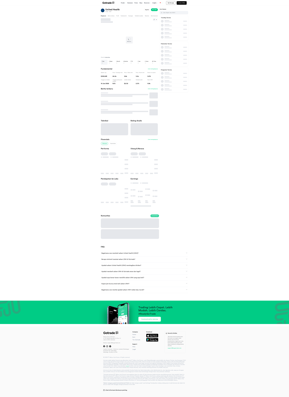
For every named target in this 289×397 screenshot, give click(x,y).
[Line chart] (154, 19)
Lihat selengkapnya (153, 68)
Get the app (171, 2)
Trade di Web (181, 2)
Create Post (155, 215)
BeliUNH (154, 9)
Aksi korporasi (154, 15)
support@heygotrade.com (174, 348)
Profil (117, 15)
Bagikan (147, 9)
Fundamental (124, 15)
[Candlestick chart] (156, 19)
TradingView (107, 57)
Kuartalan (113, 143)
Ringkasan (103, 15)
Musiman (147, 15)
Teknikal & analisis (139, 15)
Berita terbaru (111, 15)
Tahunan (104, 143)
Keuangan (130, 15)
